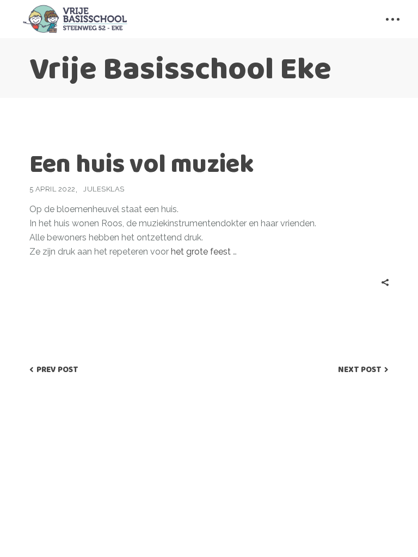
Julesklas (104, 189)
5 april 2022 (52, 189)
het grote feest (202, 251)
